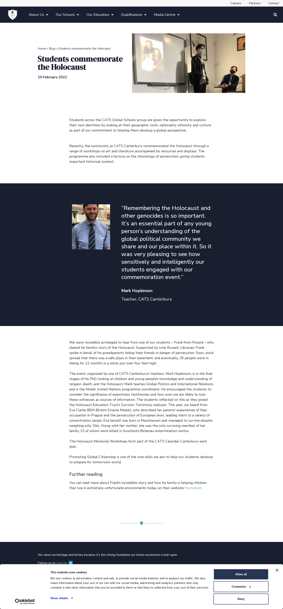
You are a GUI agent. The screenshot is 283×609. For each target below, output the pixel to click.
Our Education (98, 14)
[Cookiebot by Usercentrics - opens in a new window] (25, 601)
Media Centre (164, 14)
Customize (239, 586)
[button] (275, 15)
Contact (273, 3)
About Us (36, 14)
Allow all (241, 574)
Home (42, 49)
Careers (236, 3)
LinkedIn (62, 563)
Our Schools (65, 14)
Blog (52, 49)
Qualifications (131, 14)
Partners (255, 3)
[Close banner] (277, 570)
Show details (59, 598)
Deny (241, 599)
